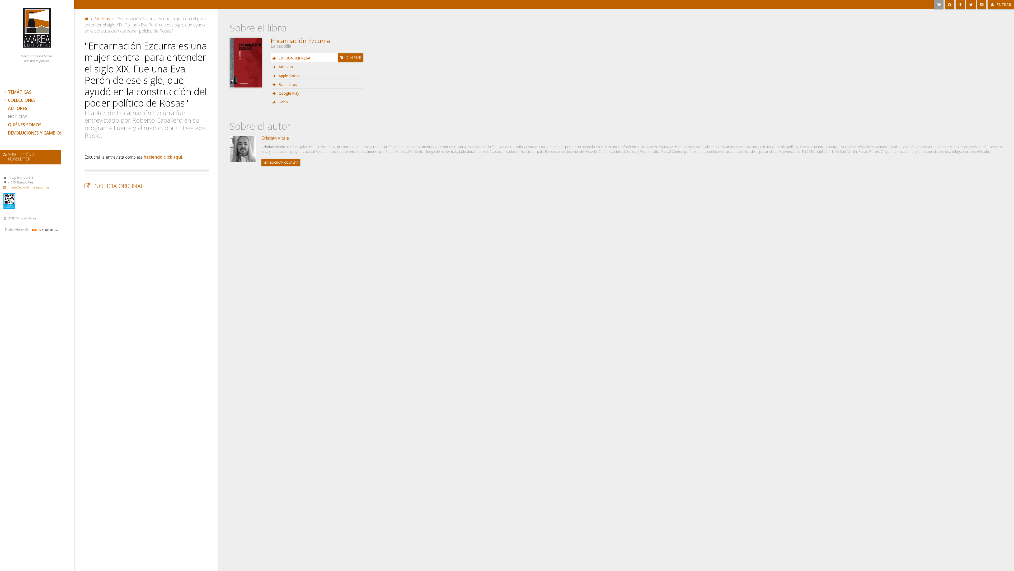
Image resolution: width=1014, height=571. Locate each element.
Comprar (352, 57)
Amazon (285, 66)
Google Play (288, 93)
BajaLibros (287, 84)
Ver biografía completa (281, 162)
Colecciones (22, 100)
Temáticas (19, 92)
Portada (86, 18)
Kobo (283, 101)
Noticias (17, 116)
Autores (17, 108)
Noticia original (119, 186)
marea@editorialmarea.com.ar (28, 187)
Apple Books (289, 75)
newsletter (22, 157)
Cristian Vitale (275, 138)
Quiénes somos (24, 125)
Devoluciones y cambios (35, 133)
